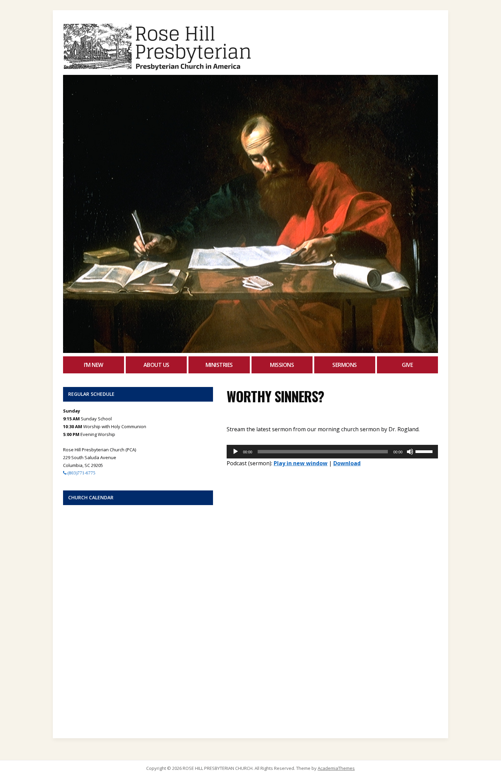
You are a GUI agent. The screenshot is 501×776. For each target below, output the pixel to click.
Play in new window (301, 463)
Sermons (344, 365)
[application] (332, 451)
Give (407, 365)
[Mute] (410, 451)
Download (347, 463)
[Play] (235, 451)
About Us (156, 365)
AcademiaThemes (336, 768)
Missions (282, 365)
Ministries (219, 365)
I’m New (93, 365)
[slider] (425, 451)
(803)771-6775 (80, 473)
